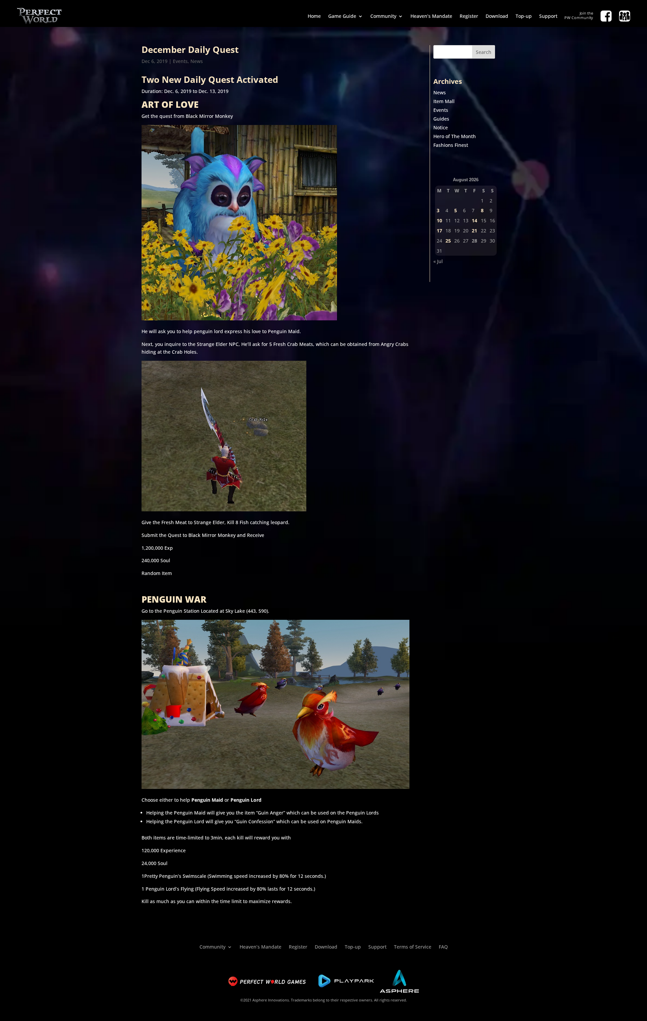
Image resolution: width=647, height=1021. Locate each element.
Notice (440, 127)
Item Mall (444, 101)
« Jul (438, 261)
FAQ (443, 946)
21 (474, 230)
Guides (441, 119)
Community (383, 16)
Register (469, 16)
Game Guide (342, 16)
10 (439, 220)
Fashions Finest (450, 145)
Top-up (524, 16)
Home (314, 16)
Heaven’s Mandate (431, 16)
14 (474, 220)
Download (497, 16)
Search (483, 52)
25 (448, 240)
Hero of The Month (454, 136)
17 (439, 230)
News (196, 61)
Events (180, 61)
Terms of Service (412, 946)
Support (548, 16)
